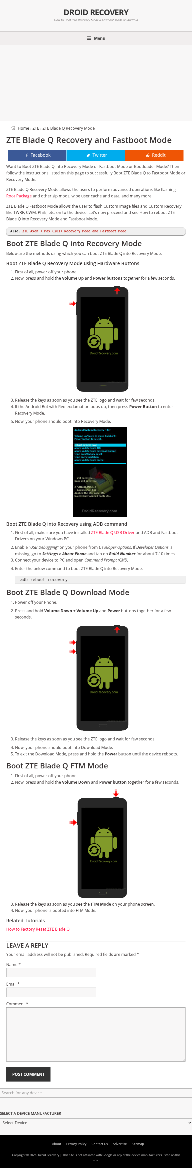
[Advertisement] (96, 82)
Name (13, 964)
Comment (17, 1004)
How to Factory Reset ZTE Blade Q (38, 929)
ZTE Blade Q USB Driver (113, 532)
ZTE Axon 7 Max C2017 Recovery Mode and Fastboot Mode (74, 231)
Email (13, 984)
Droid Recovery (96, 12)
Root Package (19, 196)
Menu (100, 38)
